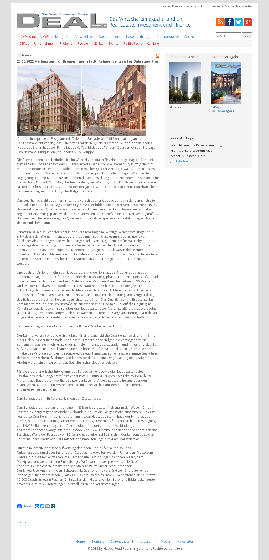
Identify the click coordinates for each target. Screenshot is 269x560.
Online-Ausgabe (223, 111)
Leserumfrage (138, 36)
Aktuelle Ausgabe (225, 56)
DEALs (24, 43)
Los (247, 35)
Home (165, 6)
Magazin (62, 36)
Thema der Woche (184, 56)
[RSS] (220, 21)
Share (27, 506)
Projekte (66, 43)
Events (113, 43)
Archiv (189, 36)
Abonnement (110, 36)
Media (229, 6)
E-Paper (217, 107)
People (82, 43)
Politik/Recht (132, 43)
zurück (22, 522)
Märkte (98, 43)
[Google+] (248, 21)
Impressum (214, 6)
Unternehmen (44, 43)
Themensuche (167, 36)
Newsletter (244, 6)
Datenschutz (194, 6)
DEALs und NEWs (35, 36)
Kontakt (177, 6)
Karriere (153, 43)
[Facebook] (229, 21)
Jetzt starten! (180, 161)
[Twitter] (239, 21)
